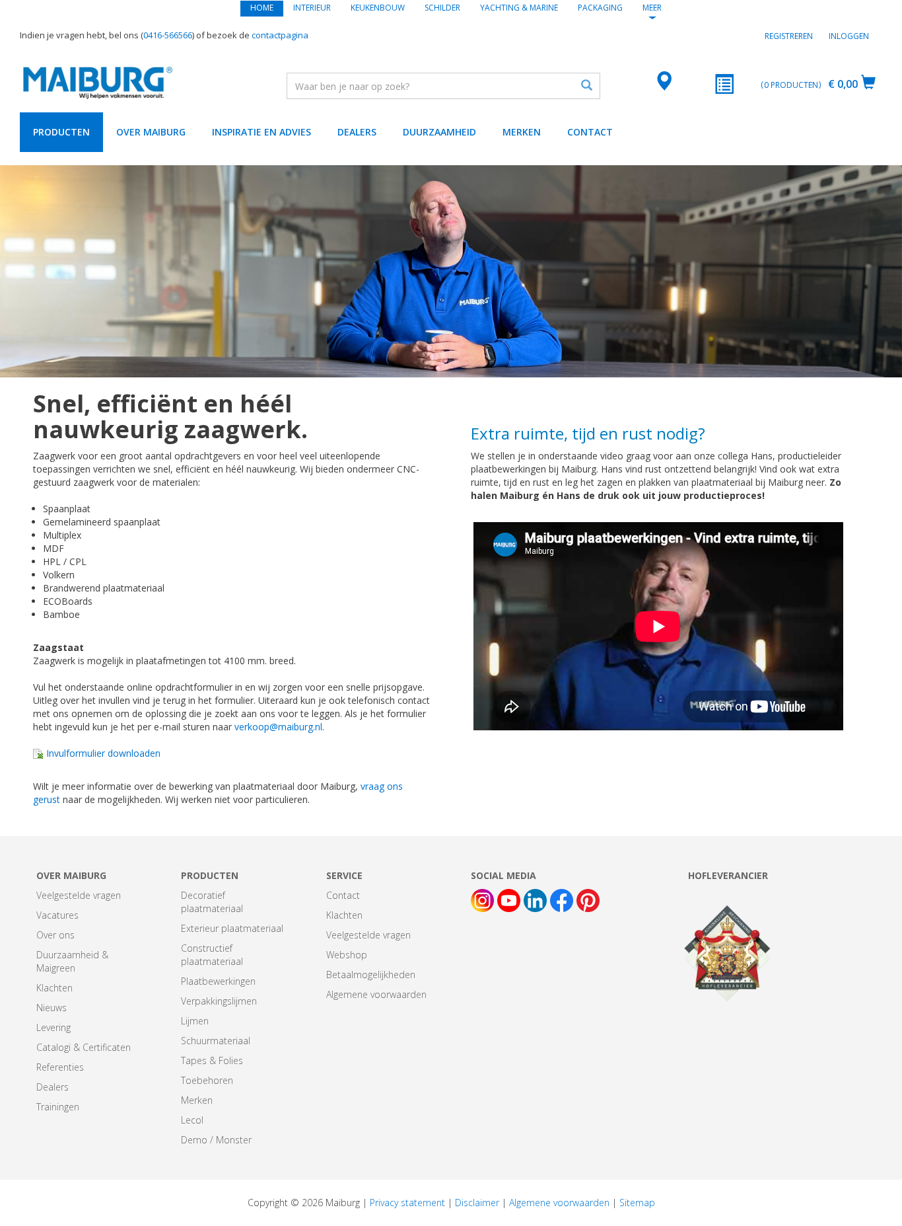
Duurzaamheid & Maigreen (72, 961)
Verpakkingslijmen (219, 1001)
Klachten (54, 987)
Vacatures (57, 915)
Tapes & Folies (212, 1060)
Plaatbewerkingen (218, 981)
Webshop (346, 954)
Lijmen (195, 1021)
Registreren (789, 36)
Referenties (60, 1067)
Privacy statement (407, 1202)
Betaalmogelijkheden (370, 974)
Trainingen (57, 1106)
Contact (590, 132)
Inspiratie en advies (261, 132)
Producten (61, 132)
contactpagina (280, 35)
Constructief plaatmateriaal (212, 955)
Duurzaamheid (439, 132)
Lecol (192, 1120)
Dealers (356, 132)
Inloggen (849, 36)
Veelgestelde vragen (78, 895)
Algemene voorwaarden (376, 994)
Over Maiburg (151, 132)
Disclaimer (477, 1202)
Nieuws (51, 1007)
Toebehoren (207, 1080)
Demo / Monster (216, 1139)
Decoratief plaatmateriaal (212, 902)
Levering (53, 1027)
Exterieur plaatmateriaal (232, 928)
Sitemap (637, 1202)
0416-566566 (167, 35)
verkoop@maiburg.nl (278, 726)
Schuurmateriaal (215, 1040)
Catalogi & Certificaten (83, 1047)
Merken (522, 132)
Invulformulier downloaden (102, 753)
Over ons (55, 935)
